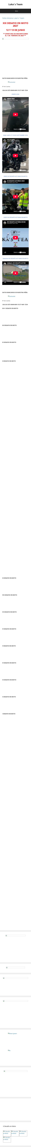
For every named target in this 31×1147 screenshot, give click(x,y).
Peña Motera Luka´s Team (13, 18)
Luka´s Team (15, 4)
